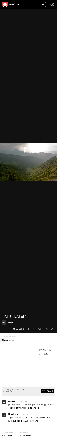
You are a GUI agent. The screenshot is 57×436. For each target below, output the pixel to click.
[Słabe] (39, 329)
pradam (12, 401)
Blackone (13, 414)
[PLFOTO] (10, 4)
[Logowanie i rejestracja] (52, 4)
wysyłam (47, 390)
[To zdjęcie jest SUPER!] (28, 329)
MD (4, 322)
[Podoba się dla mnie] (34, 329)
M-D (10, 322)
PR (4, 402)
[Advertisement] (20, 366)
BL (4, 415)
